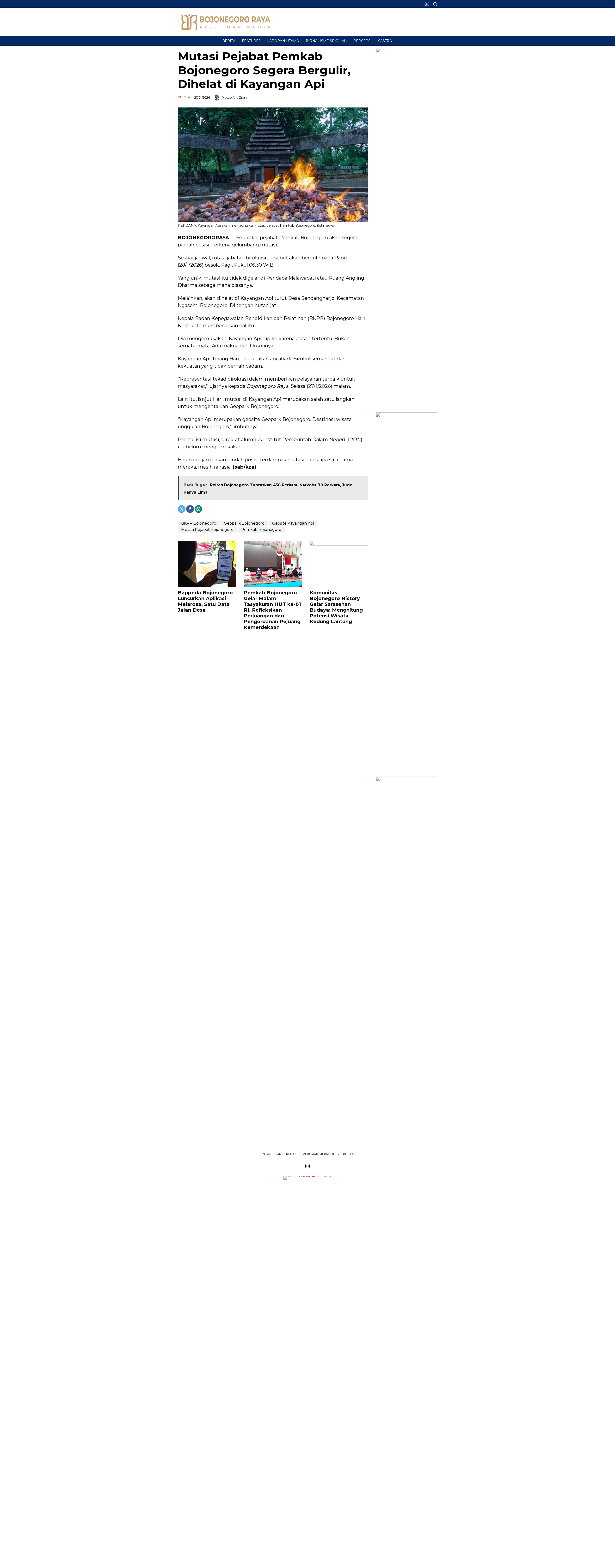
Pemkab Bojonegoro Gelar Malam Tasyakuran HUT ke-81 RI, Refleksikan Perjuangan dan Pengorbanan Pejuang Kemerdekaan (272, 610)
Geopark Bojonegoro (244, 523)
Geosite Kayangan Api (293, 523)
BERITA (184, 97)
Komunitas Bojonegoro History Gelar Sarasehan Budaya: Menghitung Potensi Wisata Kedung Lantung (336, 607)
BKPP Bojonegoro (198, 523)
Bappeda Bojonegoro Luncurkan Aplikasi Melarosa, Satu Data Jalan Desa (205, 601)
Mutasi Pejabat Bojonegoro (207, 529)
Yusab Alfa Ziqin (234, 97)
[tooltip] (427, 4)
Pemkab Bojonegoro (261, 529)
